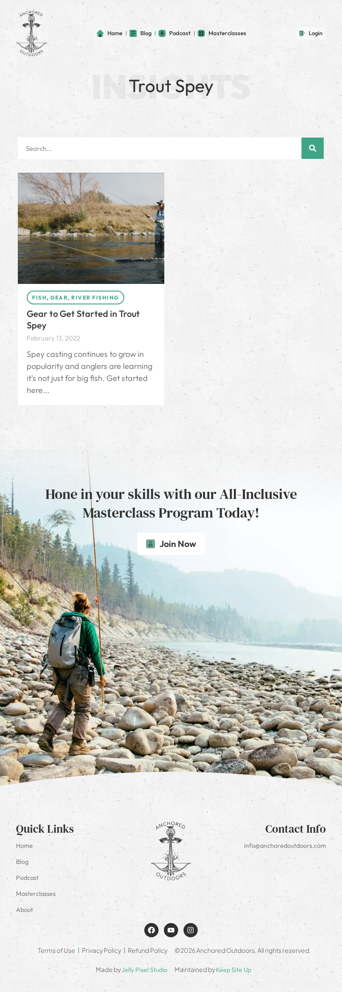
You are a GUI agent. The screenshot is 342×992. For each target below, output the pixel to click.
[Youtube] (171, 930)
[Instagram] (190, 930)
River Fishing (95, 297)
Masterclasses (36, 894)
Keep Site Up (233, 970)
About (24, 910)
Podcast (27, 878)
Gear (59, 297)
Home (24, 846)
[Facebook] (151, 930)
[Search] (312, 148)
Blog (22, 862)
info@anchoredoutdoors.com (285, 846)
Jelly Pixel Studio (144, 970)
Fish (39, 297)
